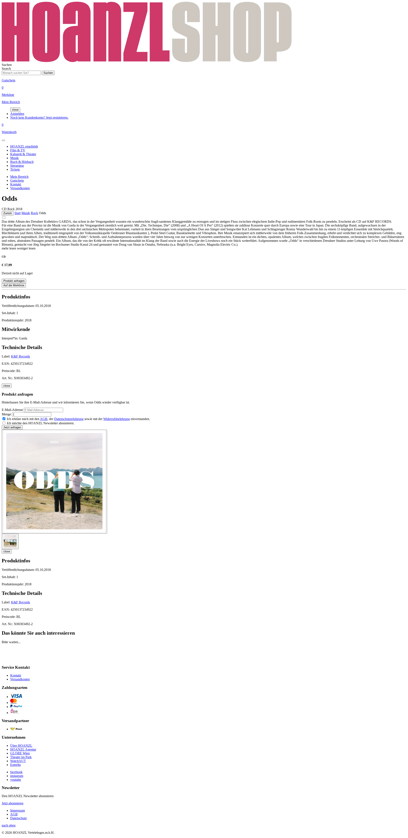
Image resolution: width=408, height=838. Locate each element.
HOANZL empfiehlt (24, 146)
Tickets (15, 169)
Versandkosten (20, 188)
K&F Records (20, 356)
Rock (34, 213)
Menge (6, 414)
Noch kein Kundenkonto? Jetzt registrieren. (39, 117)
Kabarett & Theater (23, 154)
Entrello (15, 765)
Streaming (17, 165)
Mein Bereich (19, 176)
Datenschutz (18, 818)
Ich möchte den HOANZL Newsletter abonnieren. (40, 423)
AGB (43, 419)
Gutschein (17, 180)
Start (17, 213)
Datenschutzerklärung (69, 419)
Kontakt (15, 184)
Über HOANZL (21, 745)
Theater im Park (21, 757)
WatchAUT (18, 761)
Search (6, 68)
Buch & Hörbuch (22, 162)
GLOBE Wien (20, 753)
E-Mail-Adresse (12, 410)
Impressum (17, 810)
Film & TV (17, 150)
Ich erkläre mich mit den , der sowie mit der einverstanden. (78, 419)
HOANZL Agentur (23, 749)
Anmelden (17, 113)
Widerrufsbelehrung (116, 419)
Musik (14, 158)
